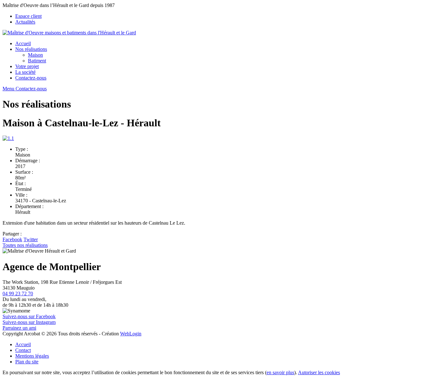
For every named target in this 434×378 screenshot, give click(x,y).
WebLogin (130, 333)
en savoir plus (280, 372)
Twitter (31, 239)
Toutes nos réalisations (25, 245)
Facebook (12, 239)
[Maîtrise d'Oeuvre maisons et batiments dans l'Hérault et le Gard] (69, 32)
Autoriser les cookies (319, 372)
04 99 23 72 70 (18, 293)
